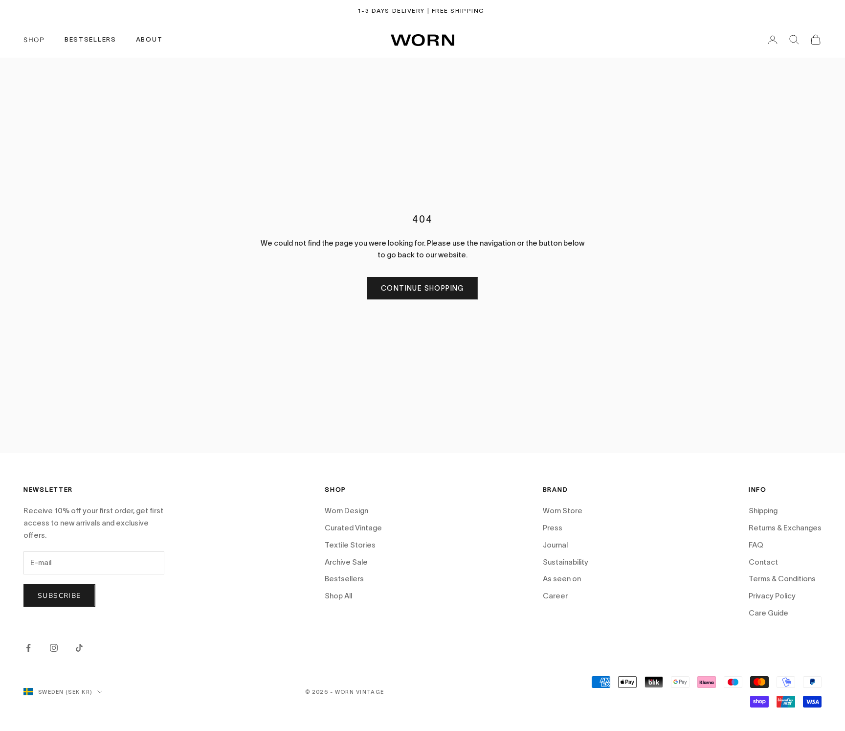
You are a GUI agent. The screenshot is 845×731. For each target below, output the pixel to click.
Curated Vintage (353, 528)
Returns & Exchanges (785, 528)
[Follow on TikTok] (79, 648)
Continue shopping (422, 288)
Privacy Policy (772, 596)
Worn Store (562, 510)
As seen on (562, 578)
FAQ (756, 545)
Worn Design (346, 510)
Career (555, 596)
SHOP (34, 40)
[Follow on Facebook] (28, 648)
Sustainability (565, 562)
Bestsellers (344, 578)
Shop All (338, 596)
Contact (763, 562)
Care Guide (768, 613)
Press (552, 528)
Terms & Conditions (782, 578)
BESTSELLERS (90, 39)
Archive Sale (346, 562)
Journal (555, 545)
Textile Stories (350, 545)
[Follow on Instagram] (54, 648)
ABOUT (149, 39)
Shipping (763, 510)
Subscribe (59, 595)
